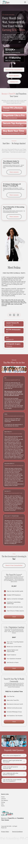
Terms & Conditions (17, 831)
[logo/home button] (6, 2)
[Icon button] (10, 315)
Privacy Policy (5, 831)
